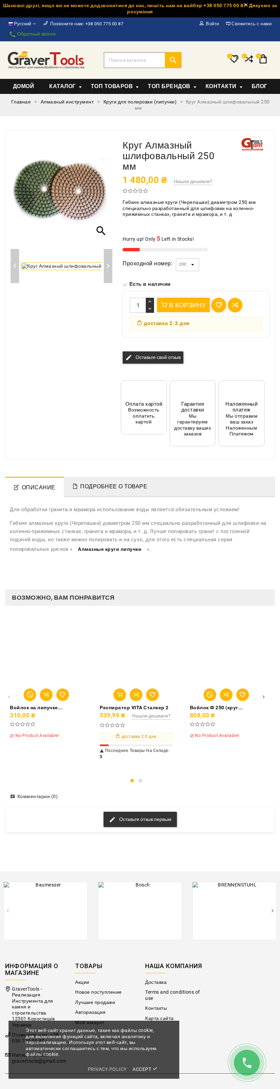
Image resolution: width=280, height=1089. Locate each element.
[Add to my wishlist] (218, 305)
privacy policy (107, 1069)
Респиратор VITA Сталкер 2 (134, 707)
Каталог (62, 86)
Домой (23, 86)
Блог (259, 86)
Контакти (221, 86)
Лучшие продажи (95, 1002)
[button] (132, 780)
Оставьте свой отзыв (153, 357)
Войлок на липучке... (36, 707)
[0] (248, 62)
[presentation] (9, 697)
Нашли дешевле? (193, 181)
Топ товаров (112, 86)
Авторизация (90, 1012)
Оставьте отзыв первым (144, 819)
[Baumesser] (45, 911)
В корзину (186, 305)
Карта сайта (159, 1018)
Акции (82, 982)
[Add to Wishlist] (62, 694)
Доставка (156, 982)
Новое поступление (98, 992)
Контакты (156, 1008)
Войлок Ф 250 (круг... (216, 707)
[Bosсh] (140, 911)
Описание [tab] (38, 487)
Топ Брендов (169, 86)
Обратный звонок (32, 34)
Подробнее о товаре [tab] (113, 486)
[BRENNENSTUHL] (234, 911)
